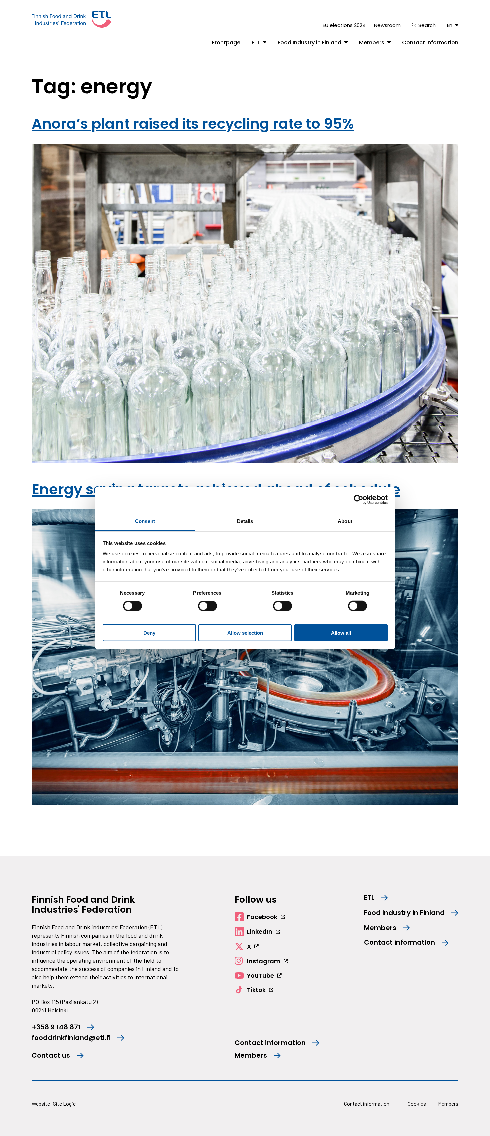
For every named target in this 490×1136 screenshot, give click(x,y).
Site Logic (64, 1103)
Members (371, 42)
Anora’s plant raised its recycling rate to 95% (193, 124)
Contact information (430, 42)
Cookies (417, 1103)
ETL (256, 42)
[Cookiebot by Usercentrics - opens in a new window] (358, 499)
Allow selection (245, 633)
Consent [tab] (145, 521)
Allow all (341, 633)
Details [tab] (245, 521)
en (449, 25)
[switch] (207, 606)
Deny (149, 633)
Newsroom (387, 25)
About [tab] (345, 521)
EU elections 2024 (344, 25)
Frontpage (226, 42)
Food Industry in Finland (309, 42)
